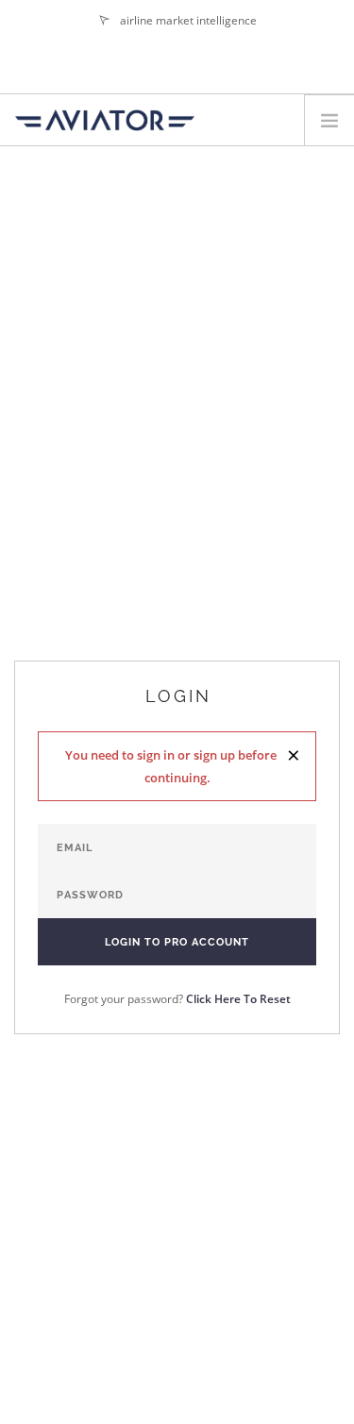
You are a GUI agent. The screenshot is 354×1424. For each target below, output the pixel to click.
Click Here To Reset (238, 999)
